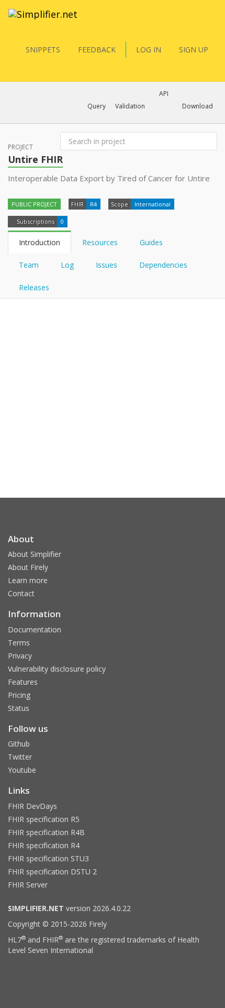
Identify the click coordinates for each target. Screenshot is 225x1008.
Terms (19, 643)
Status (18, 708)
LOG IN (148, 49)
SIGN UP (193, 49)
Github (19, 744)
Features (23, 682)
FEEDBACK (97, 49)
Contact (21, 593)
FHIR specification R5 (44, 819)
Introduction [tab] (39, 242)
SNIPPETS (43, 49)
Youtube (22, 770)
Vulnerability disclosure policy (57, 669)
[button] (96, 106)
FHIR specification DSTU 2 (52, 871)
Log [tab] (67, 265)
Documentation (34, 629)
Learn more (28, 580)
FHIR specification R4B (46, 832)
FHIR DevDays (32, 806)
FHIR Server (28, 885)
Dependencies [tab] (164, 265)
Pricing (19, 695)
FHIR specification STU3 (48, 858)
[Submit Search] (208, 141)
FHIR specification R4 (44, 845)
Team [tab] (29, 265)
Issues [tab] (106, 265)
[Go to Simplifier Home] (42, 21)
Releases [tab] (34, 287)
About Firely (28, 567)
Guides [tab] (151, 242)
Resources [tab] (100, 242)
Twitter (20, 757)
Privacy (20, 656)
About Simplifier (34, 554)
